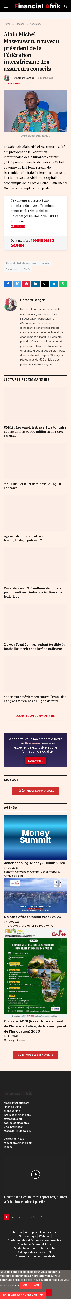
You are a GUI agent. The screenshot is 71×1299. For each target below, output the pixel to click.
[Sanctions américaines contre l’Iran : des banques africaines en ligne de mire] (35, 674)
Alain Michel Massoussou (21, 263)
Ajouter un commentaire (35, 715)
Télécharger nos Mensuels (35, 790)
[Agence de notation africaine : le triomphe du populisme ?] (35, 513)
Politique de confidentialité (23, 1295)
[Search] (65, 6)
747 (33, 1216)
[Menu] (6, 6)
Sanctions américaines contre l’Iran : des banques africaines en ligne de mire (35, 699)
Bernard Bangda (25, 77)
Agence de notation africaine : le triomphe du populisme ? (28, 538)
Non (36, 1285)
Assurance (14, 83)
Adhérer (18, 226)
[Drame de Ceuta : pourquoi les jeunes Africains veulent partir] (35, 1174)
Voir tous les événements (36, 1054)
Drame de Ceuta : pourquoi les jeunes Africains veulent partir (35, 1199)
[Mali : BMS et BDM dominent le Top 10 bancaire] (35, 461)
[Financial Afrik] (37, 6)
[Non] (49, 1292)
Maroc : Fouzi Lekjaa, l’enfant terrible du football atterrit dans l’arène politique (34, 647)
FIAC (27, 269)
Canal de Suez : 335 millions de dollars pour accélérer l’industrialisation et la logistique (33, 592)
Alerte (46, 263)
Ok (25, 1285)
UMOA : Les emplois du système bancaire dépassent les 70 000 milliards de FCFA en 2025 (35, 432)
